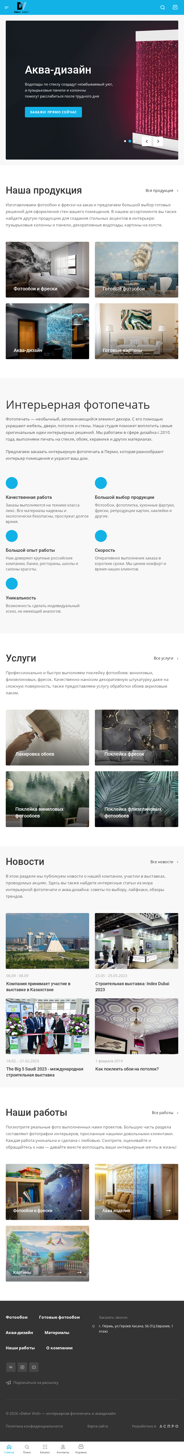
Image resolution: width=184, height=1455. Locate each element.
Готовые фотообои (59, 1317)
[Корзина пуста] (175, 7)
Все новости (162, 861)
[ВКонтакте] (11, 1367)
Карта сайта (97, 1426)
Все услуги (164, 658)
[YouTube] (34, 1367)
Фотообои (17, 1317)
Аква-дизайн (19, 1332)
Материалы (57, 1332)
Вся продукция (160, 190)
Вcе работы (163, 1112)
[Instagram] (22, 1367)
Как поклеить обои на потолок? (127, 1068)
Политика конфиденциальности (34, 1426)
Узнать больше (46, 112)
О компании (59, 1348)
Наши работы (20, 1348)
